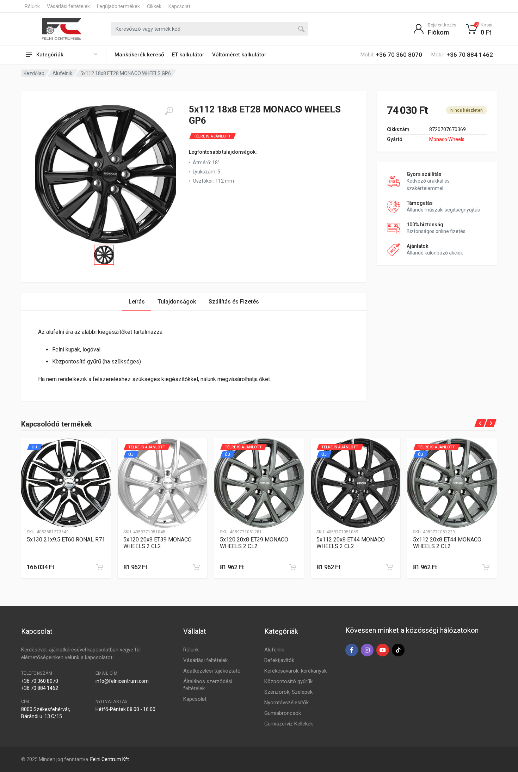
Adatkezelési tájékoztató (212, 671)
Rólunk (32, 6)
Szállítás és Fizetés (234, 301)
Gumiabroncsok (282, 713)
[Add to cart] (99, 567)
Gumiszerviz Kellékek (288, 724)
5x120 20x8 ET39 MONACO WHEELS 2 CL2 (157, 543)
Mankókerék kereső (139, 54)
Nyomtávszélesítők (286, 702)
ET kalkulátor (188, 54)
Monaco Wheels (446, 139)
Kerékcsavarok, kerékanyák (295, 671)
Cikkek (154, 6)
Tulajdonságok (177, 301)
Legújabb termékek (118, 6)
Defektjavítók (279, 660)
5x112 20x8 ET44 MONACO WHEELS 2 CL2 (350, 543)
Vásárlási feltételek (68, 6)
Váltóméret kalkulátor (239, 54)
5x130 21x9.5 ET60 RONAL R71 (66, 539)
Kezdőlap (34, 73)
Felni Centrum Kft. (110, 759)
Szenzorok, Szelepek (288, 692)
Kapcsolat (179, 6)
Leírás (137, 301)
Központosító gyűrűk (288, 681)
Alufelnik (62, 73)
